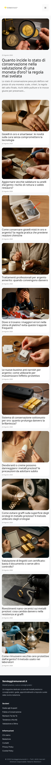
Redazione (6, 739)
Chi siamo (6, 735)
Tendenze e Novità (9, 720)
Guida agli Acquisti (9, 708)
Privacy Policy (7, 747)
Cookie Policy (7, 751)
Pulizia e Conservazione (11, 712)
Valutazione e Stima (10, 724)
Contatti (5, 743)
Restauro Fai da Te (9, 716)
